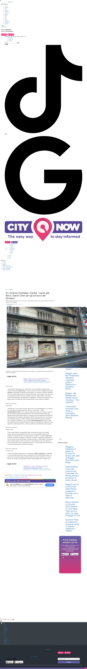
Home (6, 6)
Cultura (6, 10)
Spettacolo (7, 11)
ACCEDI (11, 34)
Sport (6, 8)
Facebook (36, 656)
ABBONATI (4, 34)
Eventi (9, 255)
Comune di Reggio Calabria (11, 477)
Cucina (6, 14)
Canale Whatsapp (16, 475)
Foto (6, 18)
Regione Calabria (6, 269)
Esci (86, 668)
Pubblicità (7, 21)
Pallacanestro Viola (7, 265)
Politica (4, 261)
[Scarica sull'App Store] (65, 554)
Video (6, 19)
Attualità (6, 7)
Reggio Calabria (20, 477)
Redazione (7, 22)
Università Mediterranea (8, 267)
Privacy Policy (7, 643)
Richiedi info (48, 649)
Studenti (6, 13)
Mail (32, 656)
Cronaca (4, 263)
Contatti (6, 23)
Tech (6, 17)
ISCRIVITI (68, 662)
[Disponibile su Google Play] (74, 554)
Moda (6, 15)
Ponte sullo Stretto (7, 268)
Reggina (4, 264)
